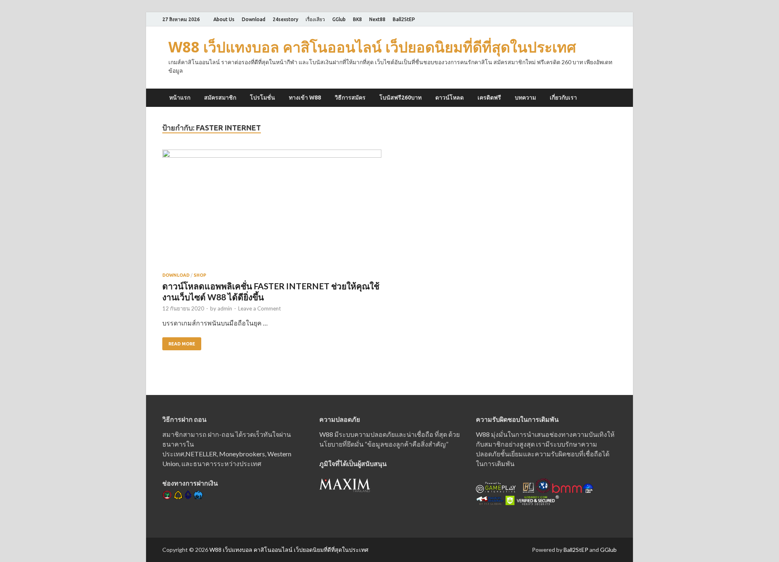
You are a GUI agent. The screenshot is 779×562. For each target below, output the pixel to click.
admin (224, 308)
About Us (224, 19)
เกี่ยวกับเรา (563, 97)
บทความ (525, 97)
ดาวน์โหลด (449, 97)
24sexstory (285, 19)
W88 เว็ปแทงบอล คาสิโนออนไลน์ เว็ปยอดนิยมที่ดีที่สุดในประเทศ (372, 47)
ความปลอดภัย (339, 419)
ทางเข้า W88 (305, 97)
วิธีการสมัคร (350, 97)
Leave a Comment (259, 308)
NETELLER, (201, 454)
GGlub (339, 19)
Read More (181, 343)
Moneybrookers (242, 454)
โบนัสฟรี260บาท (400, 97)
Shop (200, 275)
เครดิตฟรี (489, 97)
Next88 (377, 19)
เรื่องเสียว (315, 19)
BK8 (357, 19)
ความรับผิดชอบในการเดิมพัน (517, 419)
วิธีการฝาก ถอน (184, 419)
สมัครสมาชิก (220, 97)
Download (253, 19)
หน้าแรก (179, 97)
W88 (326, 434)
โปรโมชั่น (262, 97)
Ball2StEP (404, 19)
